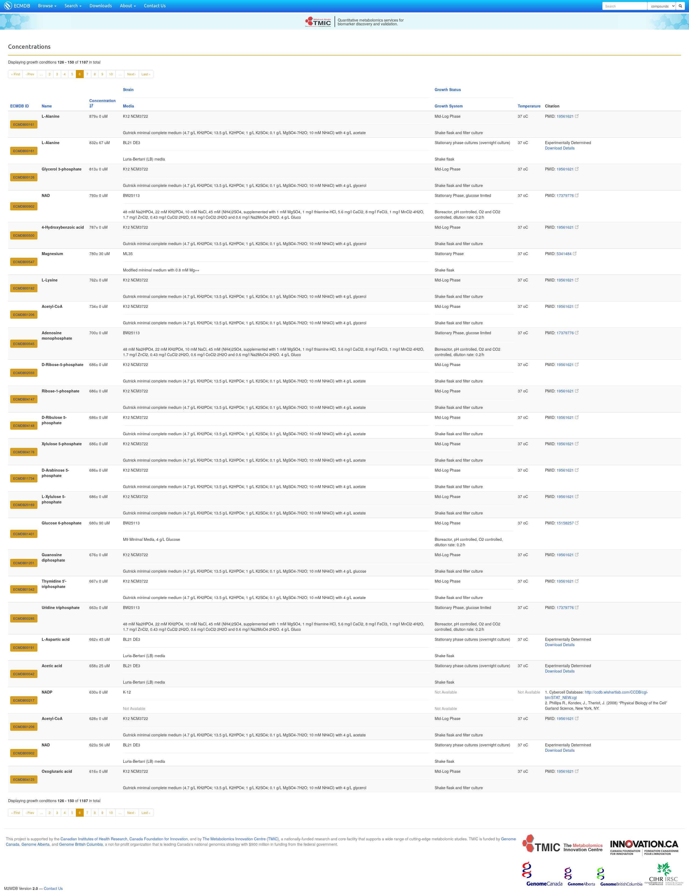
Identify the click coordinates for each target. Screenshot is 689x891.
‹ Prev (30, 74)
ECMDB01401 (23, 533)
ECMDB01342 (23, 589)
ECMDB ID (19, 106)
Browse (46, 5)
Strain (128, 89)
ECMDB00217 (23, 700)
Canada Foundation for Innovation (158, 838)
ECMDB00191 (23, 647)
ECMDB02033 (23, 372)
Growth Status (448, 89)
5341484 (565, 253)
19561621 (566, 116)
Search (72, 5)
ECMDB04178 (23, 452)
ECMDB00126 (23, 177)
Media (128, 106)
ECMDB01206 (23, 314)
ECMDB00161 (23, 124)
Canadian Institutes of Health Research (94, 838)
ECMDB (22, 5)
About (126, 5)
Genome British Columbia (81, 844)
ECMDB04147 (23, 399)
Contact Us (155, 5)
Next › (131, 74)
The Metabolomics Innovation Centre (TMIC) (241, 838)
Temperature (529, 106)
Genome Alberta (36, 844)
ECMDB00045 (23, 343)
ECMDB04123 (23, 779)
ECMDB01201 (23, 563)
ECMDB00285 (23, 618)
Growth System (449, 106)
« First (15, 74)
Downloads (101, 5)
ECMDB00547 (23, 261)
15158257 (566, 522)
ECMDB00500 (23, 235)
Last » (146, 74)
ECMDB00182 (23, 288)
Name (47, 106)
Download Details (560, 148)
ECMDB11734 (23, 478)
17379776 (566, 195)
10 (111, 74)
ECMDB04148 (23, 425)
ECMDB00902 (23, 206)
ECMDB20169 (23, 504)
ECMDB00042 (23, 673)
